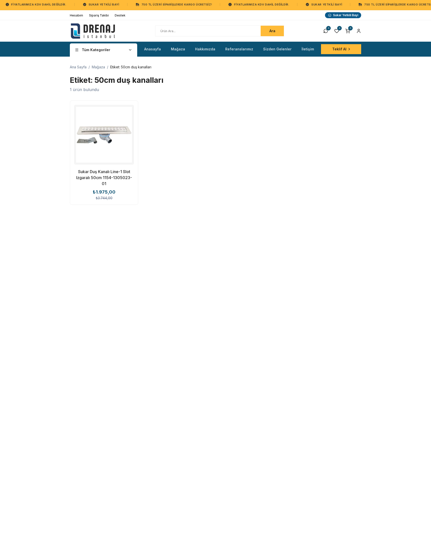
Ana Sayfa (78, 67)
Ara (272, 31)
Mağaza (98, 67)
